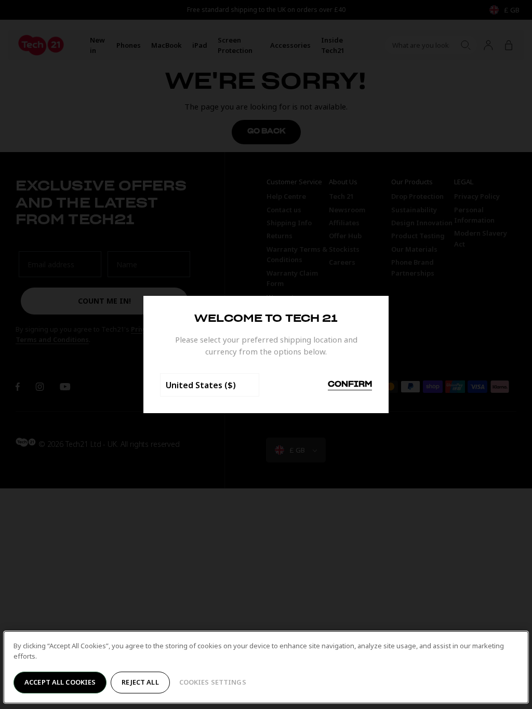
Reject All (140, 682)
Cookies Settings (212, 682)
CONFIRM (350, 384)
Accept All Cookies (60, 682)
